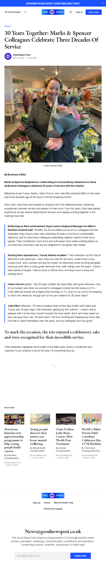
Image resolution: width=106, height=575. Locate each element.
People (7, 26)
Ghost (59, 508)
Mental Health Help (63, 502)
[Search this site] (70, 12)
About (47, 502)
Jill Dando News (12, 12)
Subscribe (93, 12)
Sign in (79, 12)
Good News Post (22, 54)
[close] (102, 3)
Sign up (36, 502)
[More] (25, 12)
